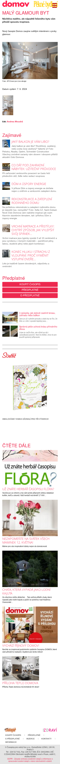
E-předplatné (30, 295)
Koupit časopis (30, 284)
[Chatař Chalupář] (10, 730)
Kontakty (46, 739)
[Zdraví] (50, 730)
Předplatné (30, 290)
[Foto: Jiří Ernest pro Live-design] (30, 60)
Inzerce (30, 739)
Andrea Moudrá (15, 121)
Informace (11, 742)
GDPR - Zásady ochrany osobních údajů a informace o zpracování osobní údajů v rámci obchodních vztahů (30, 760)
